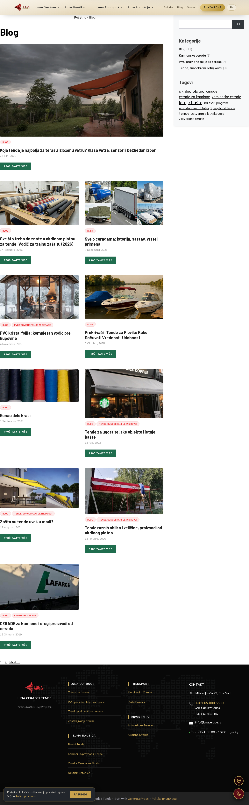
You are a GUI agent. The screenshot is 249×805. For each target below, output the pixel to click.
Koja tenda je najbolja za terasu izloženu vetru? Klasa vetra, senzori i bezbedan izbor (78, 150)
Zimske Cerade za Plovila (84, 763)
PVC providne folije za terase (32, 324)
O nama (191, 7)
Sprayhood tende (222, 108)
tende (184, 113)
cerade (211, 91)
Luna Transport (108, 7)
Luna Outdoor (46, 7)
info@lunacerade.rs (208, 722)
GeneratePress (138, 799)
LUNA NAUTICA (84, 735)
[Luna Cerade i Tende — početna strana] (22, 7)
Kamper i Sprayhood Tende (85, 754)
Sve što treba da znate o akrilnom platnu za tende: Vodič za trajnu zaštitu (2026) (37, 241)
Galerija (168, 7)
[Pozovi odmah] (238, 793)
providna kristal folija (194, 108)
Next (14, 662)
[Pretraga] (238, 24)
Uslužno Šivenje (138, 735)
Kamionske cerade (25, 615)
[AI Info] (234, 732)
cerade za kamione (194, 97)
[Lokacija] (239, 780)
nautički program (216, 103)
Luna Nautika (75, 7)
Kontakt (214, 7)
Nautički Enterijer (79, 773)
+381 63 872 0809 (207, 708)
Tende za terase (78, 692)
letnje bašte (190, 102)
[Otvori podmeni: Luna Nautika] (90, 7)
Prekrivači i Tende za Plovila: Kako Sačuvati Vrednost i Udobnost (116, 335)
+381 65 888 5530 (209, 703)
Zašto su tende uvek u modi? (26, 521)
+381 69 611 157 (207, 714)
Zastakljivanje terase (81, 721)
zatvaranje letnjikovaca (207, 114)
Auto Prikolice (137, 702)
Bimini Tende (76, 744)
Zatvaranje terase (191, 119)
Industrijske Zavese (140, 725)
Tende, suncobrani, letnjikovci (118, 423)
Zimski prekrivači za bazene (85, 711)
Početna (80, 17)
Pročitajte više (15, 166)
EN (231, 7)
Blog (180, 7)
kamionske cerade (226, 97)
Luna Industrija (139, 7)
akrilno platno (191, 91)
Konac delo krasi (15, 415)
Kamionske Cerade (140, 692)
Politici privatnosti (26, 796)
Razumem (80, 794)
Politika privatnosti (164, 799)
